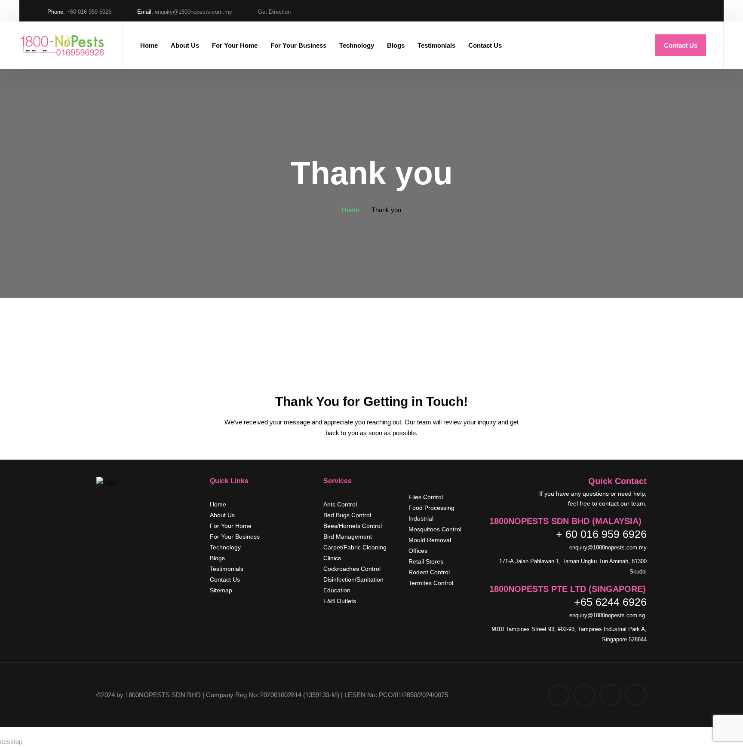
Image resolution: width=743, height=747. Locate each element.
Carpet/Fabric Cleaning (355, 547)
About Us (185, 45)
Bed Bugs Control (347, 515)
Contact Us (485, 45)
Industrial (420, 518)
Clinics (332, 558)
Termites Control (430, 582)
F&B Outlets (339, 601)
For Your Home (235, 45)
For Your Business (298, 45)
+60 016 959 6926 (89, 12)
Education (336, 590)
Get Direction (274, 12)
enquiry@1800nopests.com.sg (608, 615)
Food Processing (431, 507)
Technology (356, 45)
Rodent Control (429, 572)
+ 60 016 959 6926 (601, 534)
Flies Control (425, 497)
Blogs (396, 45)
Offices (417, 550)
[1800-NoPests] (62, 45)
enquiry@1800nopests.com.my (193, 12)
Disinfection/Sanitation (353, 579)
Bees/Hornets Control (352, 525)
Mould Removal (429, 540)
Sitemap (221, 590)
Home (149, 45)
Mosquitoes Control (434, 529)
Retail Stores (425, 561)
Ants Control (340, 504)
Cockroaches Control (352, 568)
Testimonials (436, 45)
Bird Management (347, 536)
